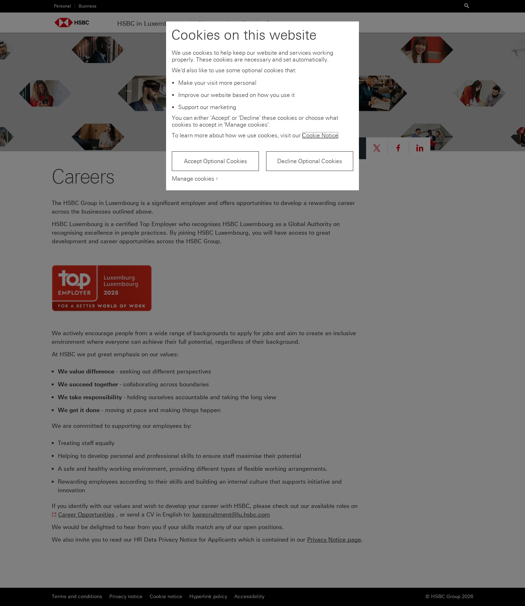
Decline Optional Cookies (309, 161)
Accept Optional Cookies (215, 161)
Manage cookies (193, 178)
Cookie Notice (320, 135)
